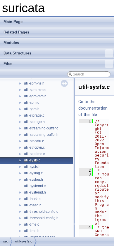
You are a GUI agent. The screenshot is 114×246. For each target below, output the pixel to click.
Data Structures (17, 53)
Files (8, 64)
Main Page (13, 22)
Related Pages (16, 32)
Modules (11, 43)
